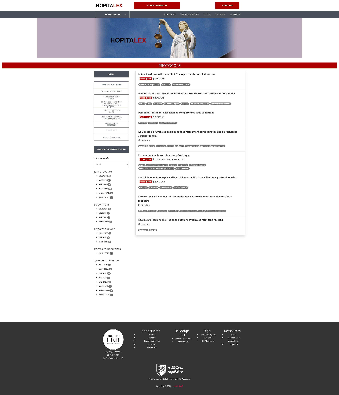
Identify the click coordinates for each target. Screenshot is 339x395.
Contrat (173, 165)
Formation (161, 211)
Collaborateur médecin (215, 211)
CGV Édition (209, 337)
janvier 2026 (105, 197)
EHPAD (142, 103)
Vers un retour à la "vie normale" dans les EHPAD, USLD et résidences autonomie (186, 93)
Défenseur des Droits (200, 103)
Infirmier (143, 123)
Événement (152, 347)
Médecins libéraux (197, 165)
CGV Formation (208, 341)
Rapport (184, 103)
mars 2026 (105, 188)
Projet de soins (182, 168)
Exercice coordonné (168, 123)
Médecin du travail (147, 211)
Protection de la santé (111, 98)
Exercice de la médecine (111, 124)
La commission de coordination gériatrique (164, 155)
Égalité (153, 230)
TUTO (207, 14)
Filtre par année (101, 158)
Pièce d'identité (180, 187)
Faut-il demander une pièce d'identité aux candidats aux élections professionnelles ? (188, 177)
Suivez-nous (183, 341)
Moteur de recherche (157, 5)
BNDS (233, 334)
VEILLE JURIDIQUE (190, 14)
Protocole (166, 84)
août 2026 (104, 208)
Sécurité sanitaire (111, 137)
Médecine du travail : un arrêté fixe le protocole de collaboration (176, 74)
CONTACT (235, 14)
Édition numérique (152, 341)
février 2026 (105, 193)
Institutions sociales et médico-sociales (111, 118)
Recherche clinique (175, 146)
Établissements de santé (111, 111)
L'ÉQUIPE (220, 14)
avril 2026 (104, 184)
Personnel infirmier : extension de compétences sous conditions (176, 112)
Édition (152, 334)
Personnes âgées (171, 103)
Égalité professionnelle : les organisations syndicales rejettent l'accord (180, 219)
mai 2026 (104, 180)
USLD (149, 103)
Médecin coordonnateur (157, 165)
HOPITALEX (169, 14)
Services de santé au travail (191, 211)
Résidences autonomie (220, 103)
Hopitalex (234, 344)
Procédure (111, 131)
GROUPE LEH (114, 14)
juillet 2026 (104, 233)
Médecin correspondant (149, 84)
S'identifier (227, 5)
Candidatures (166, 187)
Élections (143, 187)
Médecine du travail (181, 84)
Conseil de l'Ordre (146, 146)
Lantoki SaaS (177, 386)
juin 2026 (104, 176)
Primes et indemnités (111, 85)
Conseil (152, 344)
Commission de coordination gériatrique (156, 168)
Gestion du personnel (111, 91)
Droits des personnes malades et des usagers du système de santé (111, 104)
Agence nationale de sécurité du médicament (205, 146)
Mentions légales (208, 334)
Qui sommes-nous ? (183, 338)
